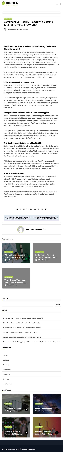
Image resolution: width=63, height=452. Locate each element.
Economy (6, 365)
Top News (6, 379)
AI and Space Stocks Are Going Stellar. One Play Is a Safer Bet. (21, 323)
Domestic (6, 360)
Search (5, 298)
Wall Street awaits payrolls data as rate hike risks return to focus (22, 337)
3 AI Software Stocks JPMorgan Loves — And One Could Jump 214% (23, 318)
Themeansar (31, 449)
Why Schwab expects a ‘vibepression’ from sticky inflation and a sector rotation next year (15, 258)
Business (5, 355)
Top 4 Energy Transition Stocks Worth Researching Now (16, 282)
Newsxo (23, 449)
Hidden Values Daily (37, 229)
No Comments (24, 29)
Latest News (6, 369)
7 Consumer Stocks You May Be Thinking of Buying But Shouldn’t (22, 327)
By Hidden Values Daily (12, 29)
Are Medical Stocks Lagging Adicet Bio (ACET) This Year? (20, 332)
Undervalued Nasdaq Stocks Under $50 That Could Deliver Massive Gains (45, 258)
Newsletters (6, 374)
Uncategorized (8, 18)
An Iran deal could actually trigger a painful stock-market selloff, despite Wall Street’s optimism (31, 342)
